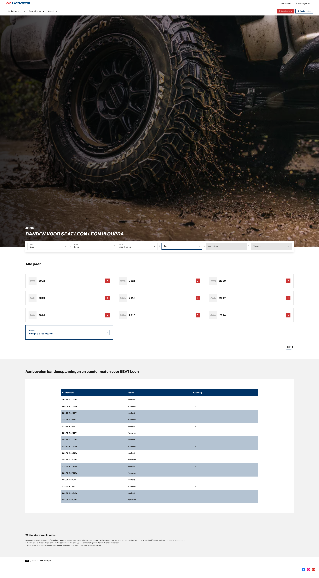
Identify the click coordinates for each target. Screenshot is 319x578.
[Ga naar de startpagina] (18, 3)
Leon (34, 561)
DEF (288, 347)
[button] (65, 246)
